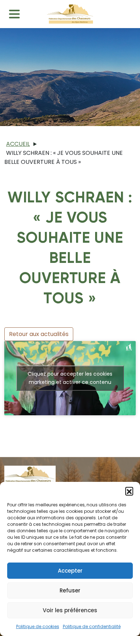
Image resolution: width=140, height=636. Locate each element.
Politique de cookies (37, 626)
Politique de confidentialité (92, 626)
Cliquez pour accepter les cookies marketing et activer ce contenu (70, 378)
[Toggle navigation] (14, 14)
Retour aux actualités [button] (39, 334)
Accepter (70, 570)
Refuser (70, 590)
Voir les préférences (70, 610)
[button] (129, 490)
